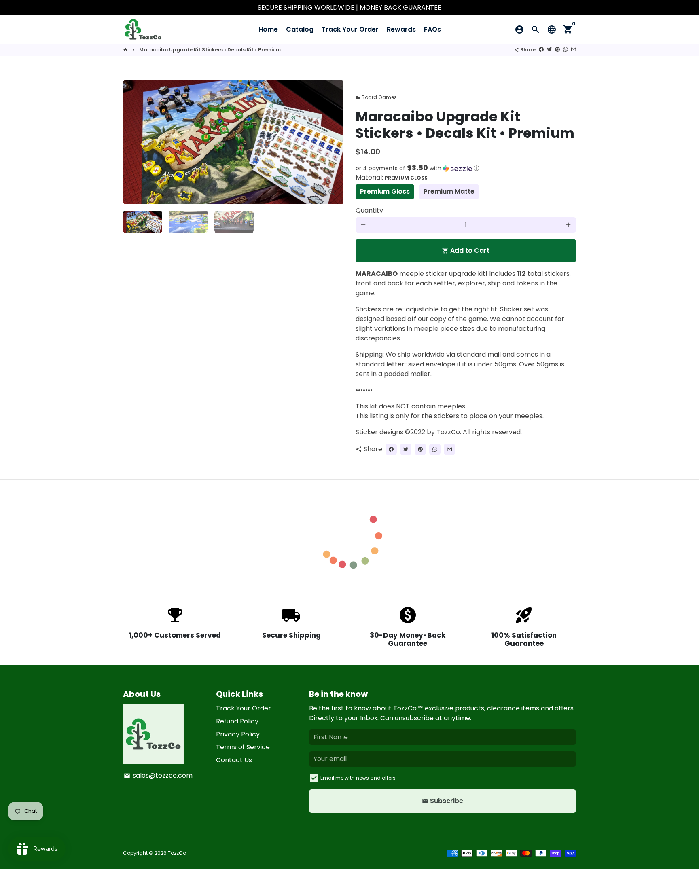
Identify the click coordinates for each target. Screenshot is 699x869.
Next (332, 142)
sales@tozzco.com (158, 775)
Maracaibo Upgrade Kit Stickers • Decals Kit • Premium (210, 49)
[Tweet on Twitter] (549, 49)
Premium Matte (449, 191)
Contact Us (234, 760)
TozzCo (177, 853)
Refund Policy (237, 721)
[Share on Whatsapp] (565, 49)
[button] (466, 168)
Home (268, 29)
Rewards (401, 29)
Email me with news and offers (358, 777)
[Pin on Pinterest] (557, 49)
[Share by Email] (573, 49)
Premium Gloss (385, 191)
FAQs (432, 29)
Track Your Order (350, 29)
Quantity (369, 210)
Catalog (299, 29)
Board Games (376, 97)
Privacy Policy (238, 734)
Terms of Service (243, 747)
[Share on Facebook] (541, 49)
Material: (392, 177)
